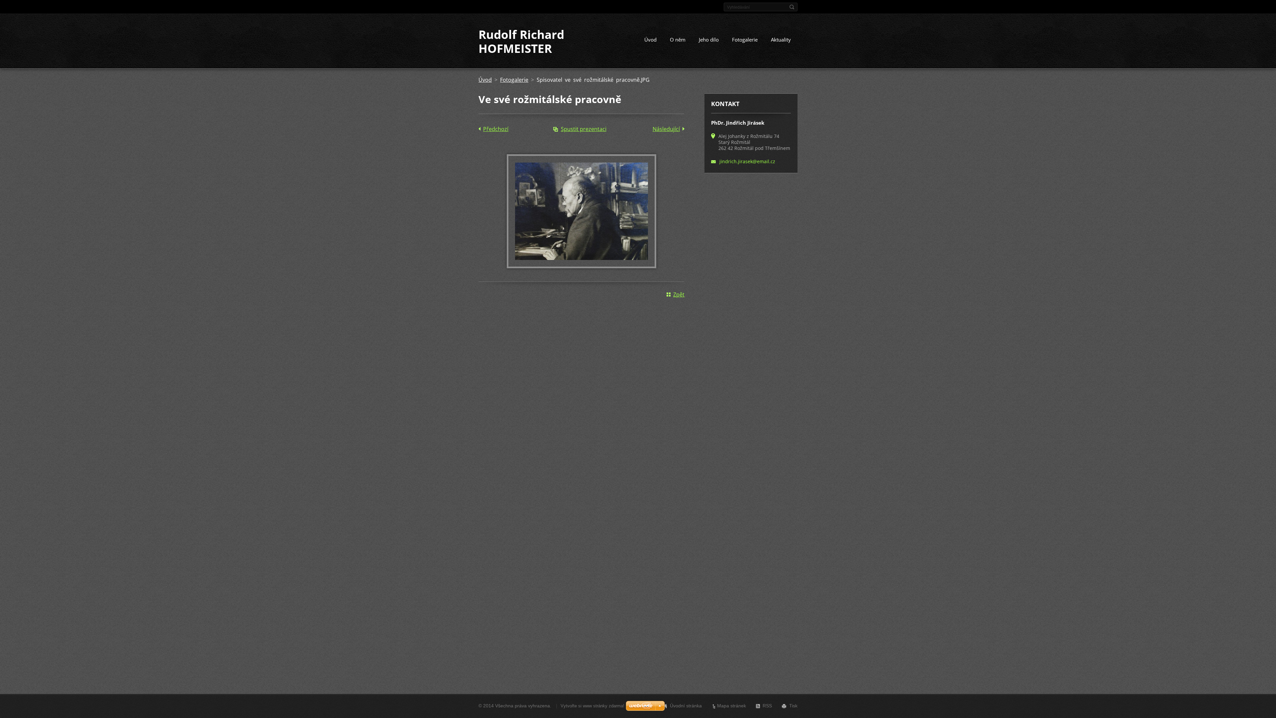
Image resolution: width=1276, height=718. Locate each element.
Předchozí (495, 129)
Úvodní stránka (686, 705)
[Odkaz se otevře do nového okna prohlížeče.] (581, 266)
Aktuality (781, 39)
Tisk (793, 705)
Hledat (792, 7)
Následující (666, 129)
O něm (678, 39)
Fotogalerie (745, 39)
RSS (767, 705)
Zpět (679, 294)
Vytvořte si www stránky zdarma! (592, 705)
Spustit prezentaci (583, 129)
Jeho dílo (709, 39)
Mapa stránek (731, 705)
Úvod (650, 39)
